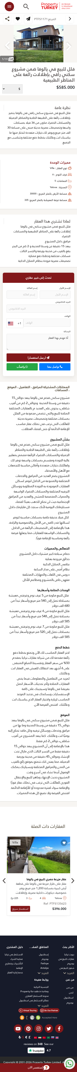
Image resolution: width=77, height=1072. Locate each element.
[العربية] (48, 1037)
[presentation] (4, 881)
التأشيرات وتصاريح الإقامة (14, 965)
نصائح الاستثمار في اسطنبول (34, 1000)
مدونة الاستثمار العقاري (37, 996)
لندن (71, 992)
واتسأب (21, 366)
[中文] (43, 1037)
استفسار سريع (20, 908)
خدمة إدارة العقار (15, 972)
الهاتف (67, 316)
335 (26, 200)
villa (52, 168)
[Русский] (52, 1037)
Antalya (44, 968)
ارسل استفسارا (37, 357)
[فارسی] (39, 1037)
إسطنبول (44, 954)
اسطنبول (68, 997)
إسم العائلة (32, 288)
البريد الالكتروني (63, 302)
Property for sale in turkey (34, 991)
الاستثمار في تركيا (14, 954)
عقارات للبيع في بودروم (66, 961)
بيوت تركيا (69, 954)
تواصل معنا (53, 366)
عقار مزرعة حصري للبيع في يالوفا (46, 879)
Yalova (53, 187)
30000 (33, 193)
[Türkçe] (35, 1037)
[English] (56, 1037)
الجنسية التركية (41, 987)
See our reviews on (38, 1044)
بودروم (45, 959)
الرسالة (67, 331)
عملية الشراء (16, 959)
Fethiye (45, 963)
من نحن (69, 987)
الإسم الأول (64, 288)
